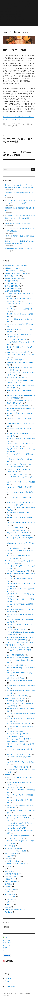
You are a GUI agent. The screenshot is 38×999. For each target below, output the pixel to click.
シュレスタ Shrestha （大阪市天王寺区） (20, 477)
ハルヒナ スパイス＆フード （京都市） (19, 650)
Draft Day (15, 126)
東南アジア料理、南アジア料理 (15, 698)
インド (9, 902)
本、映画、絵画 (10, 894)
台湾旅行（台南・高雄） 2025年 (16, 273)
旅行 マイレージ (11, 881)
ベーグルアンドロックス (13, 876)
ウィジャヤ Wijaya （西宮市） (17, 629)
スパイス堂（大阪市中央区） (16, 701)
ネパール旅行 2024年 (12, 276)
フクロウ (8, 124)
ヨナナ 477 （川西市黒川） (16, 655)
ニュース (8, 907)
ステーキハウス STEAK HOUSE (15, 851)
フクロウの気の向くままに (16, 32)
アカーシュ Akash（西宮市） (16, 528)
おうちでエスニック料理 (13, 848)
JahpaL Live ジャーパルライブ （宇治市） (20, 543)
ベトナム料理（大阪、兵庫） (14, 787)
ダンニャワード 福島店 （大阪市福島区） (20, 487)
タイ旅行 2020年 (11, 281)
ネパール (10, 899)
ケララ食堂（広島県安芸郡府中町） (18, 657)
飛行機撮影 (8, 884)
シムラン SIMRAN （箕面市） (16, 339)
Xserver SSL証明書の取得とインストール (18, 249)
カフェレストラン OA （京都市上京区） (20, 497)
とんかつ (8, 866)
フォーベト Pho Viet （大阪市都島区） (19, 835)
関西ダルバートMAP (11, 268)
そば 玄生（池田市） (13, 861)
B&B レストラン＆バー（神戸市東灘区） (20, 390)
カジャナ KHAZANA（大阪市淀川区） (19, 724)
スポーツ (32, 124)
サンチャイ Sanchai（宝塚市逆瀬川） (19, 535)
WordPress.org (10, 986)
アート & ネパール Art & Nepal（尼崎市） (20, 538)
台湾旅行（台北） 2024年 (14, 278)
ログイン (8, 978)
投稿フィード (9, 981)
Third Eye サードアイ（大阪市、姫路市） (20, 418)
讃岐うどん (8, 871)
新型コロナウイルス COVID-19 (15, 909)
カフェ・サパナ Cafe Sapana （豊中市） (20, 749)
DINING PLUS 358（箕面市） (16, 863)
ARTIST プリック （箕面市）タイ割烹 (19, 754)
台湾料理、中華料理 (11, 874)
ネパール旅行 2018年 (12, 286)
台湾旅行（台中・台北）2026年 (15, 265)
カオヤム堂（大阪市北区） (15, 731)
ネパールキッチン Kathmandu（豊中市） (20, 517)
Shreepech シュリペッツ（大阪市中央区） (21, 454)
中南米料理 (8, 774)
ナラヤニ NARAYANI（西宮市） (17, 530)
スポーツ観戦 (25, 124)
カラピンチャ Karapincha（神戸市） (19, 571)
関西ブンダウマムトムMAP (14, 270)
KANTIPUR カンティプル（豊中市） (19, 352)
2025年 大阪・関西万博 (12, 291)
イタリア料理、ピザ (11, 853)
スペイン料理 (9, 856)
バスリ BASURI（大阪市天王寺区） (18, 405)
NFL (6, 126)
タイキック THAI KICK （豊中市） (18, 767)
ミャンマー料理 (10, 846)
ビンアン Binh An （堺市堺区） (17, 828)
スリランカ (10, 904)
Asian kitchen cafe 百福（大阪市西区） (19, 757)
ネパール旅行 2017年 (12, 288)
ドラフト (10, 126)
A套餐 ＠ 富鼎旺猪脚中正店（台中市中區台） (20, 236)
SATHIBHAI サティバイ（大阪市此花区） (20, 428)
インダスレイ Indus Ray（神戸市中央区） (20, 680)
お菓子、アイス (10, 879)
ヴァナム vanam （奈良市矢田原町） (19, 647)
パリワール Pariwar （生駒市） (17, 548)
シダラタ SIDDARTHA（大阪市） (18, 474)
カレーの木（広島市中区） (15, 665)
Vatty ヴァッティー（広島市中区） (18, 533)
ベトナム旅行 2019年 (12, 283)
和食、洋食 (8, 858)
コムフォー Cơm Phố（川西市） (17, 815)
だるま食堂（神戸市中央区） (16, 377)
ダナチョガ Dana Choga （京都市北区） (20, 492)
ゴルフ (9, 891)
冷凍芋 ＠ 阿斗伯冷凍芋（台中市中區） (18, 223)
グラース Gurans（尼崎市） (16, 360)
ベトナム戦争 (11, 897)
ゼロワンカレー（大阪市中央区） (18, 696)
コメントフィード (11, 983)
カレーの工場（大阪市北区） (16, 678)
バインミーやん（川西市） (15, 838)
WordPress (8, 912)
